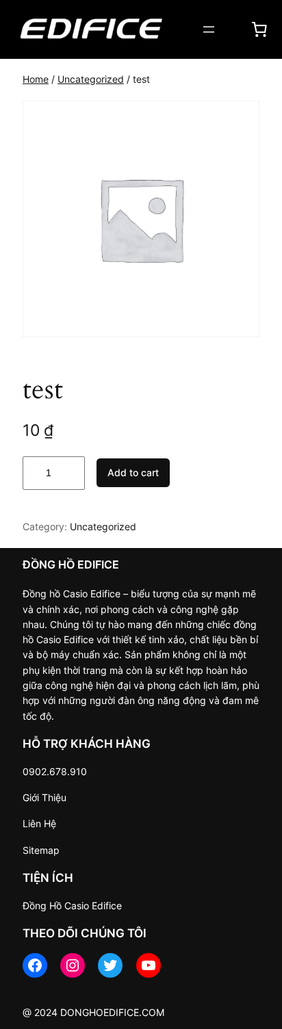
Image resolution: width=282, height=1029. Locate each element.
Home (36, 79)
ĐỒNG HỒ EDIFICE (71, 564)
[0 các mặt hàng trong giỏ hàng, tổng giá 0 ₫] (259, 29)
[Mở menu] (209, 29)
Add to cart (133, 472)
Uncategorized (90, 79)
